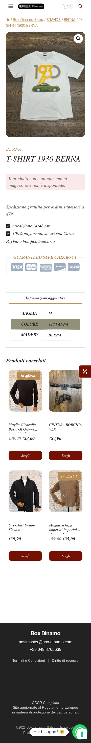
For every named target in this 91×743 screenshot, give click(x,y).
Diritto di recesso (65, 660)
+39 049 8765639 (45, 649)
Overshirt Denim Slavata (22, 527)
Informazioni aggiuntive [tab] (45, 298)
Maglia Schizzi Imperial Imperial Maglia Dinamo (63, 529)
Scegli (25, 455)
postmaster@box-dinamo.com (45, 642)
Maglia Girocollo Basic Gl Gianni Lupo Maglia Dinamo (22, 431)
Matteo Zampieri (56, 733)
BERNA (13, 149)
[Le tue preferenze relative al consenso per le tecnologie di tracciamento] (82, 734)
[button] (78, 38)
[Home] (8, 19)
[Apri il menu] (10, 6)
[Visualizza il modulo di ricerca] (80, 6)
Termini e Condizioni (28, 660)
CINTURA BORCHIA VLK (65, 427)
